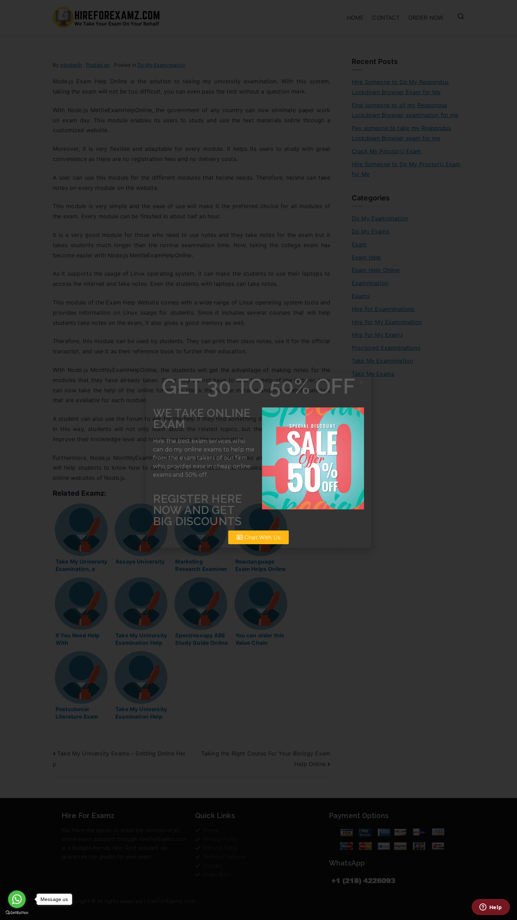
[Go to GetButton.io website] (17, 913)
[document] (258, 460)
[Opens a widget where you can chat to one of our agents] (490, 907)
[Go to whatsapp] (17, 899)
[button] (361, 382)
